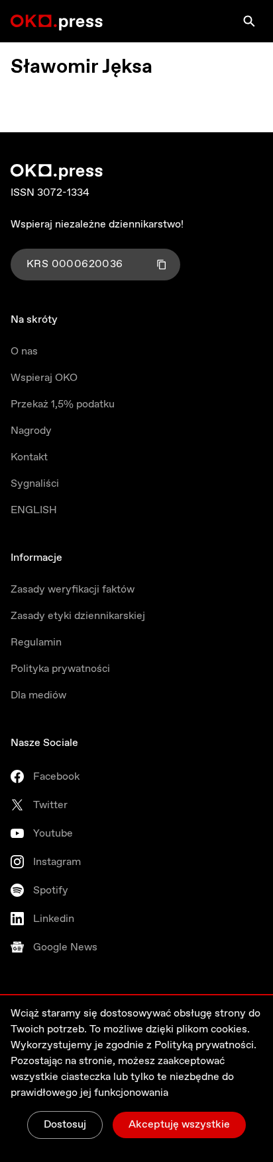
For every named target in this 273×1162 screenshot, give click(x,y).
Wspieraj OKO (44, 378)
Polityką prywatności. (205, 1045)
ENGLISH (34, 510)
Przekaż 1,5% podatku (63, 404)
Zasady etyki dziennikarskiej (78, 616)
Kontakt (29, 457)
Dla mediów (38, 695)
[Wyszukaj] (249, 21)
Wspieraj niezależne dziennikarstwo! (97, 224)
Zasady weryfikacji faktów (73, 590)
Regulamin (36, 642)
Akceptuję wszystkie (179, 1125)
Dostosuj (65, 1125)
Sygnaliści (35, 484)
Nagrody (31, 431)
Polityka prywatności (60, 669)
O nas (24, 351)
